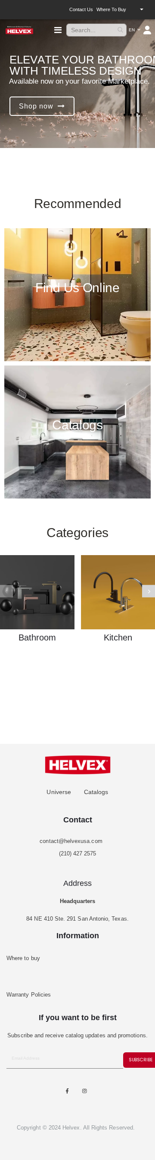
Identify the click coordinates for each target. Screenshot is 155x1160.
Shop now (36, 106)
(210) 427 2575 (77, 853)
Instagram (84, 1091)
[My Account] (148, 30)
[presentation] (148, 591)
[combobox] (96, 30)
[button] (135, 30)
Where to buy (111, 9)
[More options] (142, 9)
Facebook (67, 1091)
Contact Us (81, 9)
